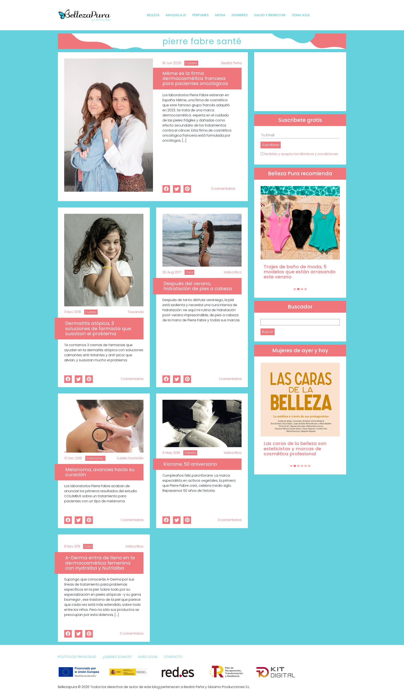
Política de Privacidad (77, 656)
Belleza (153, 15)
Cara (189, 272)
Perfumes (200, 15)
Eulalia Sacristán (130, 458)
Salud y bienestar (270, 15)
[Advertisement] (300, 81)
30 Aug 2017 (171, 272)
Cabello (191, 63)
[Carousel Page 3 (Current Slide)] (302, 289)
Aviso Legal (148, 656)
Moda (220, 15)
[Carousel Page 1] (295, 289)
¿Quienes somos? (117, 656)
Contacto (173, 656)
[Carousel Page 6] (309, 466)
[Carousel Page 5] (305, 466)
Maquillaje (176, 15)
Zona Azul (301, 15)
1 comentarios (132, 378)
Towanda (136, 312)
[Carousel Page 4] (305, 289)
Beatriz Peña (231, 63)
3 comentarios (230, 519)
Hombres (240, 15)
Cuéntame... (95, 458)
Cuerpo (91, 312)
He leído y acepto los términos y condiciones (301, 153)
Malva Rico (233, 272)
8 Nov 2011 (72, 546)
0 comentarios (223, 188)
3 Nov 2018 (72, 312)
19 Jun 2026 (171, 63)
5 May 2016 (171, 452)
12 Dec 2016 (73, 458)
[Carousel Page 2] (298, 289)
